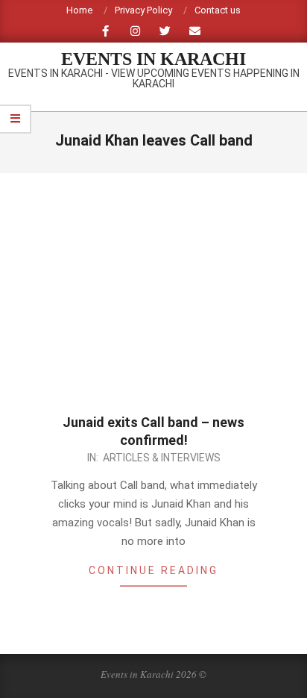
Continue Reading (153, 570)
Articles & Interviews (162, 458)
